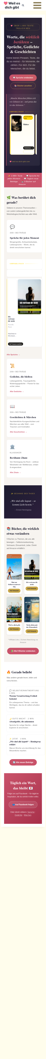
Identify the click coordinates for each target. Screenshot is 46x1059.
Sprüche (30, 812)
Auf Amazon (14, 591)
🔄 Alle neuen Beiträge (23, 762)
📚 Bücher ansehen (23, 86)
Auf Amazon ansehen (30, 152)
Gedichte (18, 815)
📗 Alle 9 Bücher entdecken (23, 651)
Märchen (27, 815)
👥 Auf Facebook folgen (23, 804)
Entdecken (28, 148)
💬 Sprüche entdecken (23, 78)
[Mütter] (22, 134)
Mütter (26, 124)
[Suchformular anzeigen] (23, 5)
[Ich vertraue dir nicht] (24, 312)
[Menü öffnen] (37, 5)
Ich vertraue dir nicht (11, 318)
